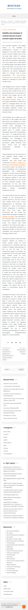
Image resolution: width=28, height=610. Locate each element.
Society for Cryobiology (13, 566)
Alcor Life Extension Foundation (15, 165)
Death (5, 437)
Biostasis (14, 5)
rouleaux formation (8, 216)
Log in (5, 586)
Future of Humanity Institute (15, 551)
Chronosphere (11, 543)
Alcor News (10, 537)
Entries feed (7, 589)
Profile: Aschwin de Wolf (10, 418)
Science (6, 448)
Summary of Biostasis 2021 (11, 408)
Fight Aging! (10, 463)
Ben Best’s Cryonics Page (14, 539)
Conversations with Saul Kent (12, 386)
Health (5, 440)
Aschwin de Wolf (17, 42)
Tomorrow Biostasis (12, 570)
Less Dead (10, 557)
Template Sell (9, 607)
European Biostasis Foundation (15, 545)
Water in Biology (11, 572)
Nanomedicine (11, 559)
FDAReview (10, 547)
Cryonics (5, 29)
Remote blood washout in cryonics (21, 352)
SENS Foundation (11, 565)
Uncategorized (8, 454)
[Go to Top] (24, 606)
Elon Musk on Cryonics (10, 415)
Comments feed (8, 591)
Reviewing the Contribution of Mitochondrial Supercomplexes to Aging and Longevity (13, 469)
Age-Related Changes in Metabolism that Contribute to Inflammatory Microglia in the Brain (13, 504)
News (5, 445)
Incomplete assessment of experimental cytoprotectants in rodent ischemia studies (7, 355)
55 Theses (10, 533)
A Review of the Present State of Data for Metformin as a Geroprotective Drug (13, 511)
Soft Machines (11, 568)
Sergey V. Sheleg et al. (19, 163)
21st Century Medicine (13, 531)
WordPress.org (8, 594)
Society (6, 451)
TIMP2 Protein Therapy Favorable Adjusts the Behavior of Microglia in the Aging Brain (14, 485)
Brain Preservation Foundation (15, 541)
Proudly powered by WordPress (9, 605)
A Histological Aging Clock (11, 495)
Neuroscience (12, 29)
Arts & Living (7, 431)
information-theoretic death (11, 99)
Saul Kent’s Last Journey (10, 383)
